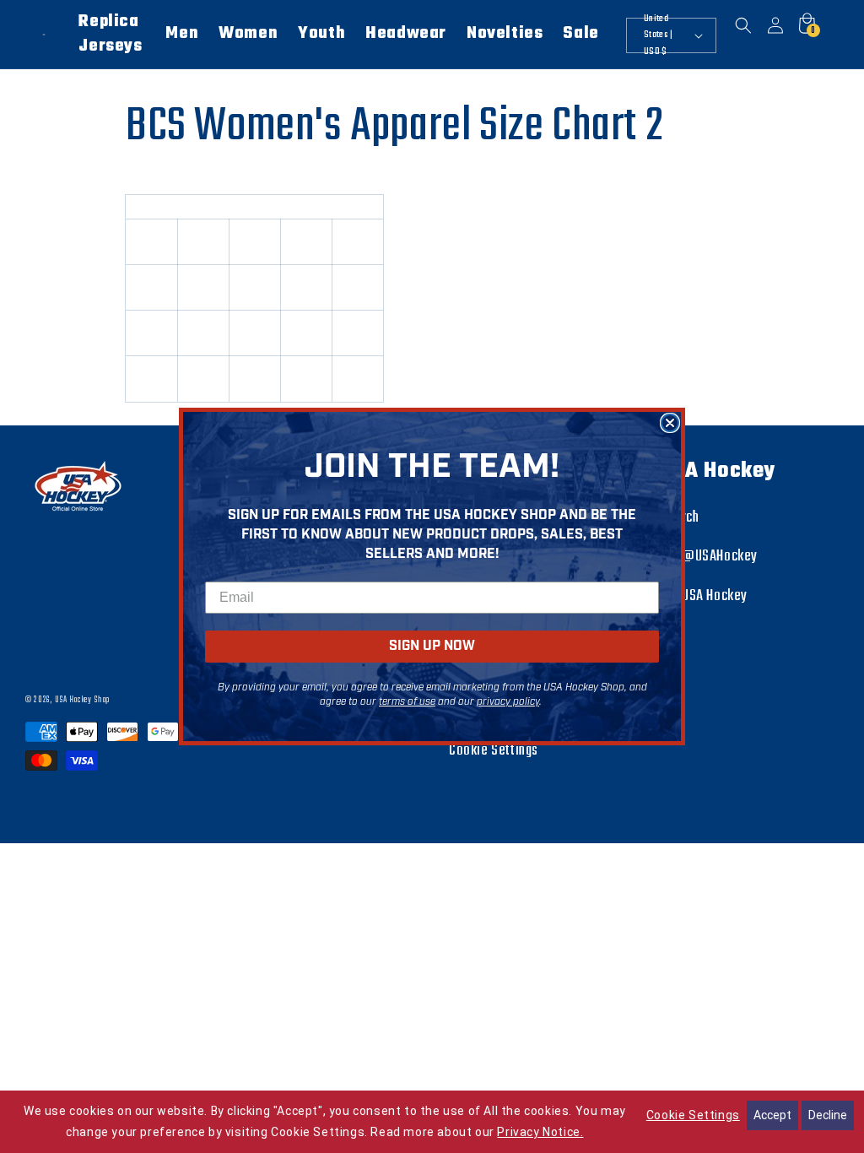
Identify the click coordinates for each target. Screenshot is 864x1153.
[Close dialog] (670, 422)
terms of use (407, 702)
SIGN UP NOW (432, 646)
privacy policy (508, 702)
